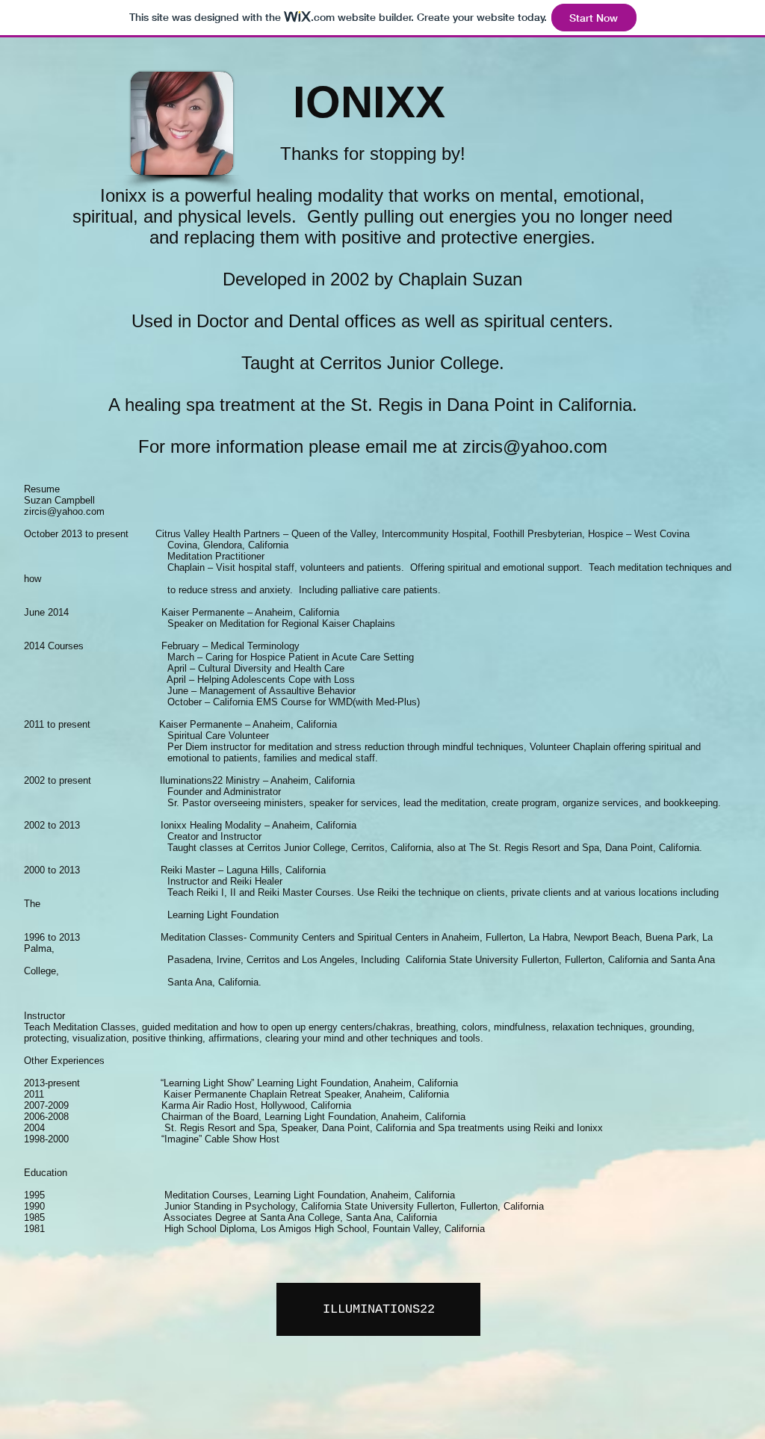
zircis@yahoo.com (534, 446)
